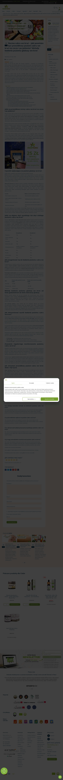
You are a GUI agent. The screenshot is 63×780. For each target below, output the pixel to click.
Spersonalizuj (31, 399)
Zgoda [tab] (13, 383)
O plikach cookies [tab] (50, 383)
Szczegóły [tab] (31, 383)
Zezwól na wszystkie (49, 399)
